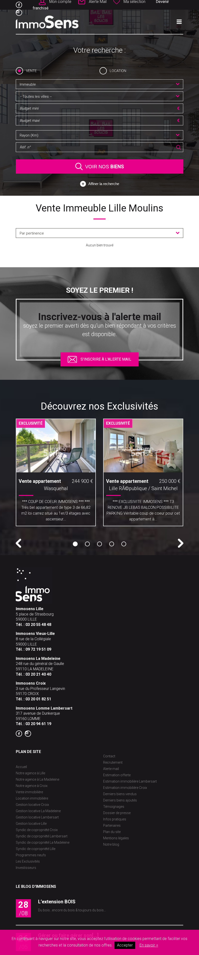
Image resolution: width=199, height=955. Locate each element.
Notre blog (111, 844)
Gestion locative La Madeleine (38, 811)
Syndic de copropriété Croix (37, 830)
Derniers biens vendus (120, 794)
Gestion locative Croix (32, 805)
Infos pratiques (114, 819)
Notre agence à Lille (30, 773)
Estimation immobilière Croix (125, 788)
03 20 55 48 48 (38, 624)
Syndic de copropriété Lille (35, 849)
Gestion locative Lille (31, 824)
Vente (31, 71)
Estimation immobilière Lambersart (130, 781)
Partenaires (112, 825)
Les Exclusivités (28, 861)
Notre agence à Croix (32, 786)
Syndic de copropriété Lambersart (41, 836)
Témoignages (113, 807)
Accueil (21, 767)
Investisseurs (26, 868)
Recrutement (113, 762)
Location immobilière (32, 798)
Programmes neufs (31, 855)
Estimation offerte (117, 775)
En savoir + (149, 945)
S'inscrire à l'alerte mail (106, 359)
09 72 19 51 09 (38, 649)
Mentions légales (116, 838)
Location (118, 71)
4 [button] (111, 544)
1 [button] (75, 544)
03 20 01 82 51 (38, 699)
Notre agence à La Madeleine (37, 779)
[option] (56, 474)
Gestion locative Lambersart (37, 817)
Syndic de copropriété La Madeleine (42, 842)
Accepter (125, 945)
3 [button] (99, 544)
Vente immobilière (29, 792)
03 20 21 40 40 (38, 674)
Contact (109, 756)
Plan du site (112, 832)
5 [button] (123, 544)
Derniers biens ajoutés (120, 800)
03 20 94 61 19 (38, 723)
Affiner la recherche (103, 184)
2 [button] (87, 544)
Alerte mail (111, 769)
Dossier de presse (117, 813)
